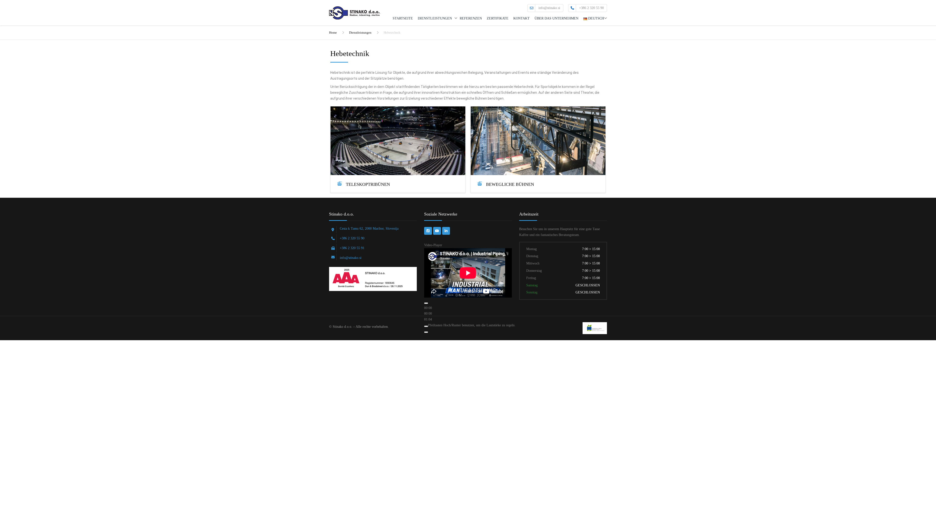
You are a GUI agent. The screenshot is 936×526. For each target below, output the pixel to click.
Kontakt (521, 18)
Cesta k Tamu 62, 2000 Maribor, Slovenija (369, 228)
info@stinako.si (549, 8)
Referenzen (471, 18)
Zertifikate (497, 18)
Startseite (403, 18)
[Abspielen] (426, 303)
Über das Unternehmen (556, 18)
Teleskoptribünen (368, 184)
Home (333, 32)
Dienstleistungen (435, 18)
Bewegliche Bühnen (510, 184)
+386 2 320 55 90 (591, 8)
